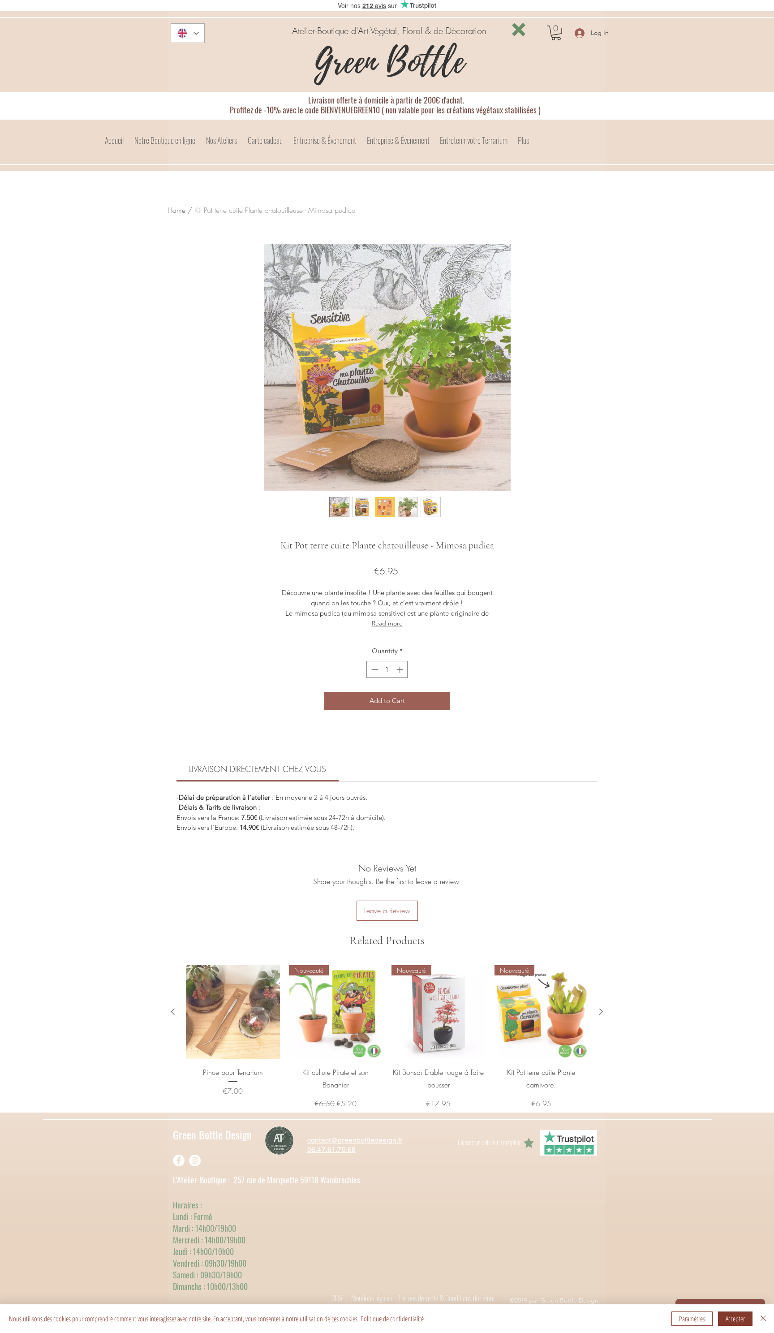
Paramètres (692, 1319)
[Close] (763, 1318)
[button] (518, 29)
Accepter (735, 1319)
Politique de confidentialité (392, 1319)
